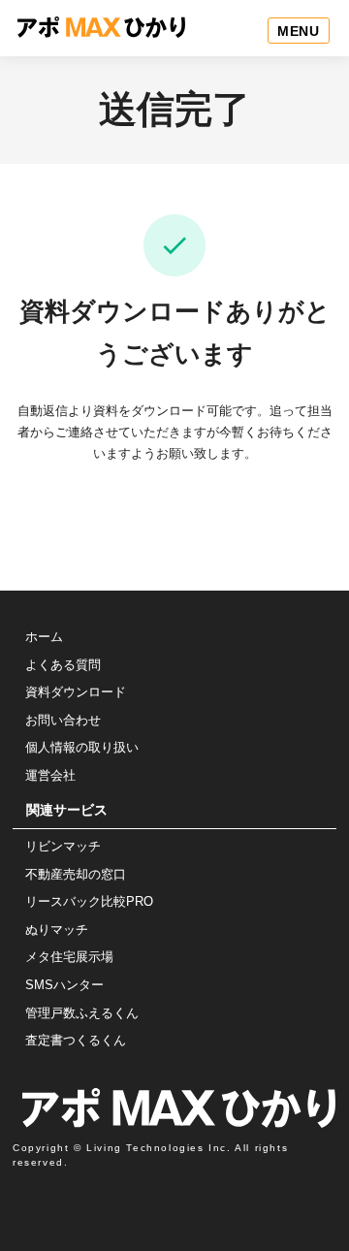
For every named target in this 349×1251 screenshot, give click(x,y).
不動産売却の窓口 (75, 874)
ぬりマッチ (56, 929)
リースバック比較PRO (89, 901)
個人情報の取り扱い (82, 747)
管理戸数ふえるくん (82, 1013)
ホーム (44, 636)
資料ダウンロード (75, 692)
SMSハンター (64, 985)
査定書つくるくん (75, 1040)
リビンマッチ (63, 846)
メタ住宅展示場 (69, 956)
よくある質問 (63, 665)
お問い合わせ (63, 720)
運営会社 (50, 775)
